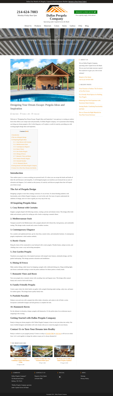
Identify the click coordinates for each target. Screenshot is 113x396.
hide (27, 131)
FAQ (80, 26)
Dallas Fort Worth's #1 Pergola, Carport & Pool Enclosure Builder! (56, 1)
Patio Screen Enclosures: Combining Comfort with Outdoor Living (21, 360)
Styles (64, 26)
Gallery (72, 26)
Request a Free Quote (85, 77)
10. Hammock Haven (20, 163)
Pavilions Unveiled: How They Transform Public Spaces (42, 359)
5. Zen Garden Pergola (20, 151)
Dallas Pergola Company (56, 17)
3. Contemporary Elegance (21, 146)
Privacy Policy (85, 378)
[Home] (36, 44)
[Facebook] (60, 377)
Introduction (15, 135)
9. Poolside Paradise (19, 161)
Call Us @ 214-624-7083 (86, 79)
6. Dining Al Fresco (19, 154)
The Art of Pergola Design (18, 137)
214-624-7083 (27, 12)
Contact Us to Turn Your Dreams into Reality (23, 168)
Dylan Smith (15, 114)
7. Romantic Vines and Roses (22, 156)
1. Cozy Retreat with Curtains (22, 142)
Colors (56, 26)
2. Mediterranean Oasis (20, 144)
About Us (27, 26)
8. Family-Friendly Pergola (21, 158)
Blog (87, 26)
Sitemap (83, 376)
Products (38, 26)
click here (58, 333)
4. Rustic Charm (18, 149)
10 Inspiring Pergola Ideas (19, 139)
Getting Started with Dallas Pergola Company (24, 165)
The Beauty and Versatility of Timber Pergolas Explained (64, 359)
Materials (47, 26)
